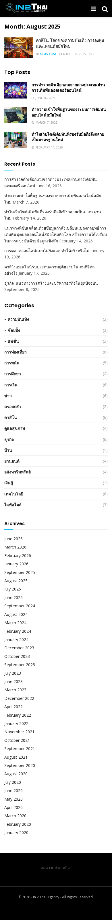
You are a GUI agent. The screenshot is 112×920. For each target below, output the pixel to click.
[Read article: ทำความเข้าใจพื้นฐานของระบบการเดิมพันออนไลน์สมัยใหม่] (15, 115)
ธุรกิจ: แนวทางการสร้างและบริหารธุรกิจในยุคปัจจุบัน (51, 283)
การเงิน (11, 384)
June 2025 (13, 597)
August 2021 (16, 757)
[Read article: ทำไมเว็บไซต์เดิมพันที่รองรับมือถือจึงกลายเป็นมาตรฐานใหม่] (15, 140)
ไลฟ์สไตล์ (13, 504)
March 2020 (15, 815)
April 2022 (13, 706)
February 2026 (17, 555)
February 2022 (17, 715)
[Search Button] (105, 8)
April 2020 (13, 807)
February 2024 (17, 631)
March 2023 (15, 689)
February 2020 (17, 824)
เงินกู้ (8, 482)
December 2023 (19, 647)
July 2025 (12, 589)
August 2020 (16, 773)
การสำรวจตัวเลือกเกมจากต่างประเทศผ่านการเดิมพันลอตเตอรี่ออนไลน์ (68, 87)
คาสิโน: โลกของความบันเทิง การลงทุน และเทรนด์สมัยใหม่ (70, 43)
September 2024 (19, 605)
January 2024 (16, 639)
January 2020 (16, 832)
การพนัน (12, 362)
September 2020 (19, 765)
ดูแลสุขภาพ (14, 428)
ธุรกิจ (9, 439)
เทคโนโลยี (13, 494)
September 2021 (19, 748)
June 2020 (13, 790)
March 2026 (15, 547)
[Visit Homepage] (26, 8)
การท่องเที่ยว (15, 352)
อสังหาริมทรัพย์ (17, 472)
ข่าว (8, 395)
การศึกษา (12, 373)
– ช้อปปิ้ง (12, 330)
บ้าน (8, 450)
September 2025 (19, 572)
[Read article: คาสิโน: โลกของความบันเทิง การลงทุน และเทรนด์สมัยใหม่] (18, 47)
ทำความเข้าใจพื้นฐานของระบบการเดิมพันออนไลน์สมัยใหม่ (69, 112)
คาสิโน (10, 417)
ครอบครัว (12, 406)
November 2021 (19, 731)
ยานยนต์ (12, 461)
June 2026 (13, 538)
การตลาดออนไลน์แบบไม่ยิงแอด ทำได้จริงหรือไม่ (46, 250)
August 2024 (16, 614)
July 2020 (12, 782)
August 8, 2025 (74, 54)
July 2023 (12, 673)
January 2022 (16, 723)
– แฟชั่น (11, 341)
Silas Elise (48, 54)
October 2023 (17, 656)
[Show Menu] (93, 8)
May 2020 (13, 799)
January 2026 (16, 564)
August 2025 (16, 580)
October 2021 (17, 740)
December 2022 (19, 698)
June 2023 (13, 681)
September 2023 (19, 664)
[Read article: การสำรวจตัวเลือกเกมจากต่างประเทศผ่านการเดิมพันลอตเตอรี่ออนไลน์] (15, 90)
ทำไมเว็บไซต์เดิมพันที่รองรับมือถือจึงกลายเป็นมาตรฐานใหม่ (68, 137)
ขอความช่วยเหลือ (55, 867)
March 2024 (15, 622)
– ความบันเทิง (16, 319)
